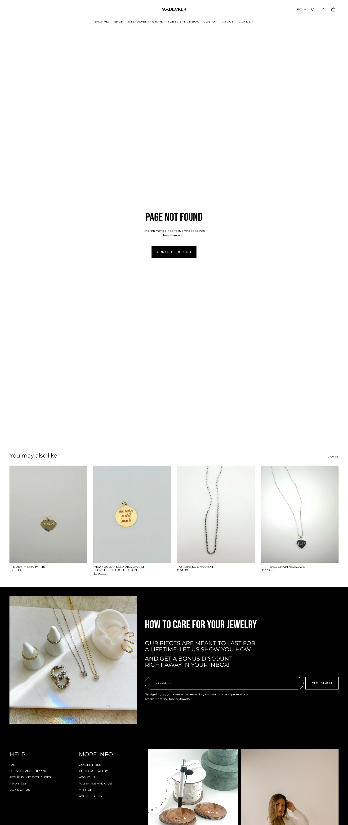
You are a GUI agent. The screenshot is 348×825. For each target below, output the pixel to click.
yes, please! (322, 683)
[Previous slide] (100, 514)
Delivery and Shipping (28, 771)
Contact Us (19, 790)
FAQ (12, 765)
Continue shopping (174, 252)
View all (333, 456)
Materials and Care (95, 783)
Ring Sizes (18, 783)
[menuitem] (101, 21)
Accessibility (91, 796)
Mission (85, 790)
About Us (87, 777)
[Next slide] (164, 514)
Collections (90, 765)
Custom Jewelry (93, 771)
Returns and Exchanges (30, 777)
